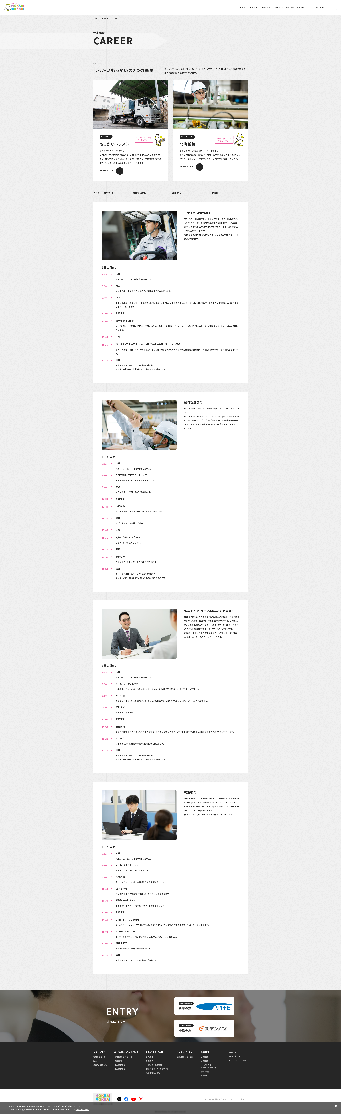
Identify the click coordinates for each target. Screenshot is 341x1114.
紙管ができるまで (153, 1073)
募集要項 (300, 7)
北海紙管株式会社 (154, 1052)
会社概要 (149, 1057)
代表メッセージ (99, 1057)
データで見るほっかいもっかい (271, 7)
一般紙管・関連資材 (154, 1065)
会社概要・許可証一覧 (123, 1057)
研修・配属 (290, 7)
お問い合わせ (325, 7)
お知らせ (232, 1052)
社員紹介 (253, 7)
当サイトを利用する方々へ (215, 1099)
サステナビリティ (184, 1052)
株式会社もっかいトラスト (126, 1052)
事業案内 (118, 1061)
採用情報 (205, 1052)
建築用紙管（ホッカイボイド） (158, 1069)
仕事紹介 (243, 7)
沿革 (95, 1061)
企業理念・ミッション (185, 1057)
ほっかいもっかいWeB (238, 1060)
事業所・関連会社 (100, 1065)
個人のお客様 (120, 1065)
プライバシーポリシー (239, 1099)
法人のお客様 (120, 1069)
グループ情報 (99, 1052)
